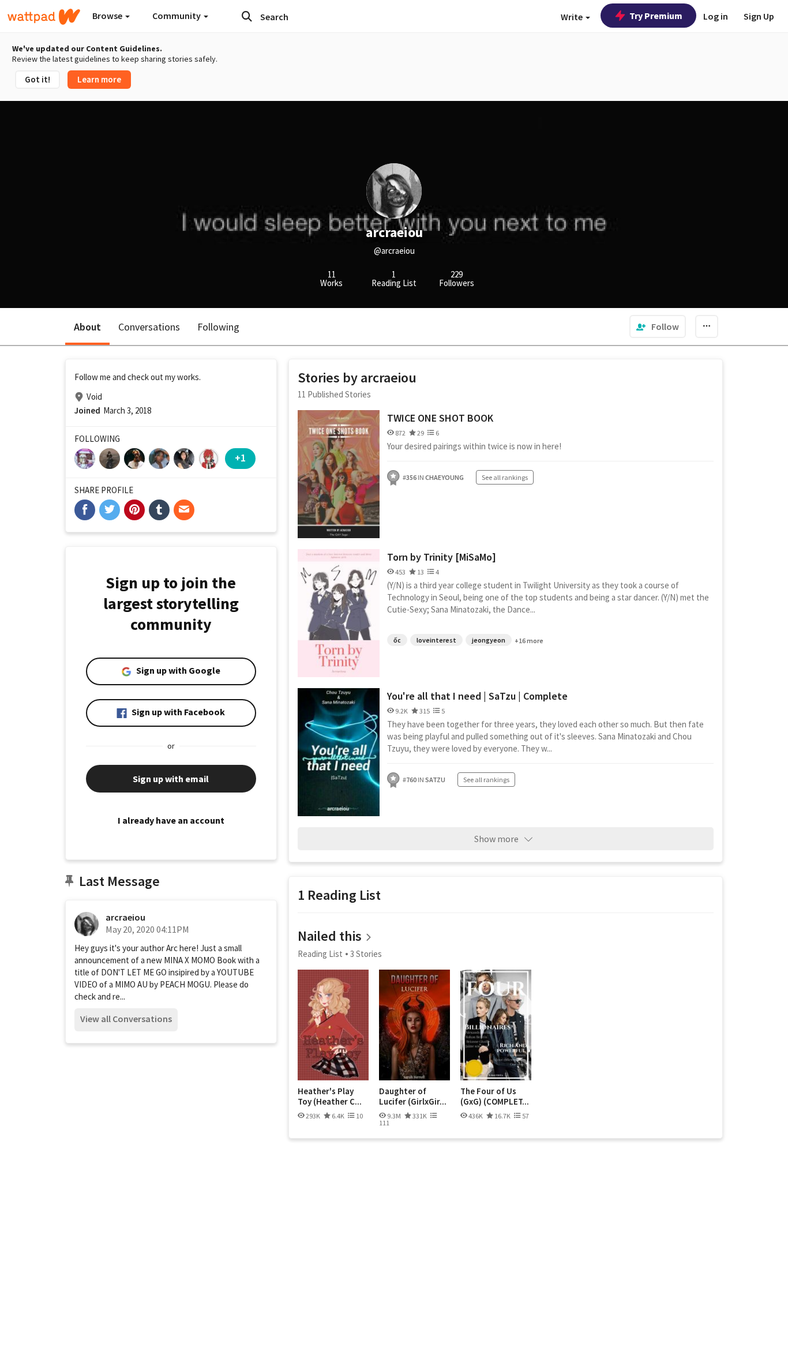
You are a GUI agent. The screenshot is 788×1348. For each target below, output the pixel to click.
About (87, 326)
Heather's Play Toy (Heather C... (330, 1096)
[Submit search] (247, 16)
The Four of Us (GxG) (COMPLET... (494, 1096)
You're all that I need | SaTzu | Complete (477, 696)
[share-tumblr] (159, 510)
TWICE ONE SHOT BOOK (440, 418)
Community (177, 15)
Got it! (37, 79)
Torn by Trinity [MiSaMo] (441, 557)
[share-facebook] (84, 510)
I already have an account (171, 820)
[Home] (43, 16)
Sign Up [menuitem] (759, 16)
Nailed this (330, 936)
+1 (240, 457)
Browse (108, 15)
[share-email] (184, 510)
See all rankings (505, 477)
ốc (397, 640)
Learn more (99, 79)
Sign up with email (171, 778)
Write (572, 16)
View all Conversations (126, 1018)
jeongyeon (488, 640)
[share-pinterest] (134, 510)
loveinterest (436, 640)
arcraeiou (125, 917)
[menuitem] (657, 326)
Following (218, 326)
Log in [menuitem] (715, 16)
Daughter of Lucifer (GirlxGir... (412, 1096)
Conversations (149, 326)
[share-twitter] (109, 510)
